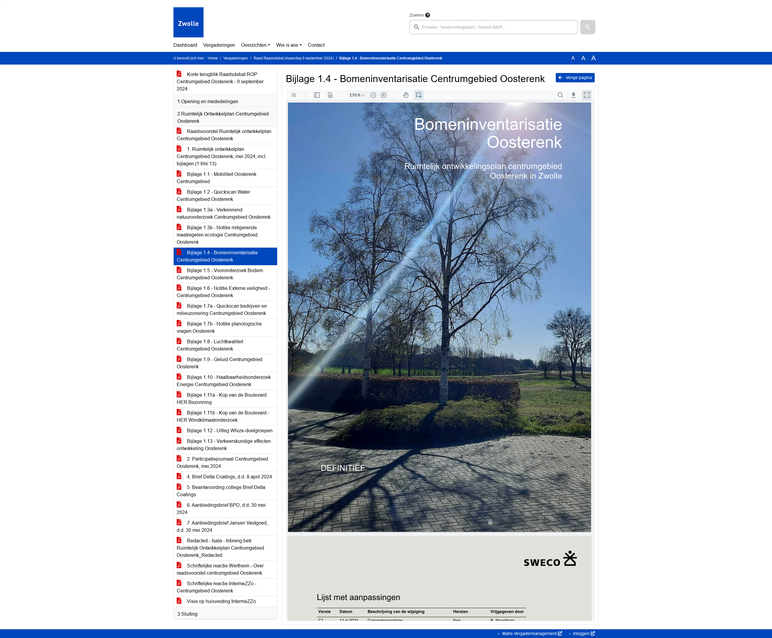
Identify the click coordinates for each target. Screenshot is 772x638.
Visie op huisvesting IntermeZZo (221, 601)
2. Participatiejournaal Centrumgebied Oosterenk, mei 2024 (222, 462)
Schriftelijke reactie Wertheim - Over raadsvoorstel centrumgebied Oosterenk (220, 569)
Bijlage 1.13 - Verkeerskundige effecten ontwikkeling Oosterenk (224, 445)
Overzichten (254, 45)
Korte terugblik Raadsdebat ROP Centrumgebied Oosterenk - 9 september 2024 (220, 81)
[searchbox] (494, 27)
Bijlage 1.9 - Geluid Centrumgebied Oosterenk (219, 363)
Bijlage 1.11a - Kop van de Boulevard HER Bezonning (222, 398)
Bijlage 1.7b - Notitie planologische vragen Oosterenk (219, 327)
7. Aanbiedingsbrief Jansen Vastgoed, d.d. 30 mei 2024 (222, 526)
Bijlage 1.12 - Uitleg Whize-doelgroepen (229, 430)
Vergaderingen (219, 45)
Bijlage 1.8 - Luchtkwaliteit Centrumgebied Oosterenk (210, 345)
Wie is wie (287, 45)
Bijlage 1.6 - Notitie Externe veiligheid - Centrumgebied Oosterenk (223, 292)
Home (213, 58)
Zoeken (417, 15)
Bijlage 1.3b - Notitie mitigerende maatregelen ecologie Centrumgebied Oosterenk (217, 235)
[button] (587, 27)
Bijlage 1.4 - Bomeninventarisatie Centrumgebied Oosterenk (217, 256)
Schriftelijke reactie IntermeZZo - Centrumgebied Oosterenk (216, 587)
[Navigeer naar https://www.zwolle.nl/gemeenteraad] (188, 23)
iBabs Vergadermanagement (529, 633)
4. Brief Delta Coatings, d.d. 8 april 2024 (229, 476)
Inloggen (581, 633)
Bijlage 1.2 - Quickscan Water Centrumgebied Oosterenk (213, 195)
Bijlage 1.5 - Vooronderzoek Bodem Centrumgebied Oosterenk (220, 274)
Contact (316, 45)
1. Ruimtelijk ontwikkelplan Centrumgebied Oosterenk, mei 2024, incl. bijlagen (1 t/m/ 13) (222, 156)
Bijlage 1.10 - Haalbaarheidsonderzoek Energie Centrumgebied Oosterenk (224, 381)
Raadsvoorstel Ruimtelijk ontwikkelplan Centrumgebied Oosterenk (224, 135)
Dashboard (185, 45)
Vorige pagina (578, 77)
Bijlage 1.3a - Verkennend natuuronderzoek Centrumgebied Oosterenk (224, 213)
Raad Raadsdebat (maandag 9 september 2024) (294, 58)
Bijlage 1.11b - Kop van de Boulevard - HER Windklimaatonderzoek (223, 416)
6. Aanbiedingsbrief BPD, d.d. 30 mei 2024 (221, 509)
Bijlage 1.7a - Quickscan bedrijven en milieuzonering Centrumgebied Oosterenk (222, 309)
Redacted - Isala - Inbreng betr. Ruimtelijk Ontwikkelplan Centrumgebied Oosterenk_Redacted (220, 548)
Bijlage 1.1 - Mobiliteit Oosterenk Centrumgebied (216, 178)
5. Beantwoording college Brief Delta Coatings (221, 491)
